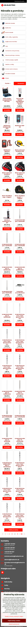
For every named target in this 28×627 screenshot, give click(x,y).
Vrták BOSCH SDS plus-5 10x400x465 (7, 316)
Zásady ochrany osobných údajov (14, 616)
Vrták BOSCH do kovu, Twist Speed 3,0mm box (7, 342)
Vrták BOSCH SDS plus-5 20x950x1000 (20, 268)
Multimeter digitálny (7, 150)
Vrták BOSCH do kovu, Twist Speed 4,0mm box (19, 490)
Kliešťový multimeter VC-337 (7, 221)
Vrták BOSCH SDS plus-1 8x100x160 (7, 292)
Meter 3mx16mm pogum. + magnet (20, 197)
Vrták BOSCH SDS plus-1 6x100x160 (20, 220)
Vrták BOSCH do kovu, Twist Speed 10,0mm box (19, 516)
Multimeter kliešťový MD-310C (7, 127)
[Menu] (25, 5)
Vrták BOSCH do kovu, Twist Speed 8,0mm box (7, 368)
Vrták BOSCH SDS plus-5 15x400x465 (7, 268)
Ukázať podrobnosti (14, 624)
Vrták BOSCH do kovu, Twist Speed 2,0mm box (7, 490)
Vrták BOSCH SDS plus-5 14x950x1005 (7, 393)
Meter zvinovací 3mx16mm (20, 173)
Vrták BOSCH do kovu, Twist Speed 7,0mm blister (19, 465)
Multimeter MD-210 (20, 126)
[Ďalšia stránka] (24, 534)
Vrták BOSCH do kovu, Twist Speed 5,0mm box (7, 516)
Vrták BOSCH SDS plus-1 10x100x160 (20, 245)
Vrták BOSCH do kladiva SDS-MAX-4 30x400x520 (7, 465)
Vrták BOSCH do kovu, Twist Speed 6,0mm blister (19, 342)
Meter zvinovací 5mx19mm (7, 173)
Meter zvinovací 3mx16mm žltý (20, 150)
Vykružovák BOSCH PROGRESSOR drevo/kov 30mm (20, 101)
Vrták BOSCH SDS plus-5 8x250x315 (20, 416)
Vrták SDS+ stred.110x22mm (20, 292)
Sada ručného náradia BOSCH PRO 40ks (7, 100)
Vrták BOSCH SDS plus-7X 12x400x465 (20, 440)
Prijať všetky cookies (14, 620)
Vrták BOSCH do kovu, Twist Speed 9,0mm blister (19, 368)
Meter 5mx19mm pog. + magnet (7, 196)
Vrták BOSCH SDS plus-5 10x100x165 (7, 440)
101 (21, 534)
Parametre (20, 83)
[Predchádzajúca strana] (2, 534)
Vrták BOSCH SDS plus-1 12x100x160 (7, 245)
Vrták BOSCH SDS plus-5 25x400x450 (20, 393)
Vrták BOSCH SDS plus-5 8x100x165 (7, 416)
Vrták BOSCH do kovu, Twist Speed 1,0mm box (19, 316)
